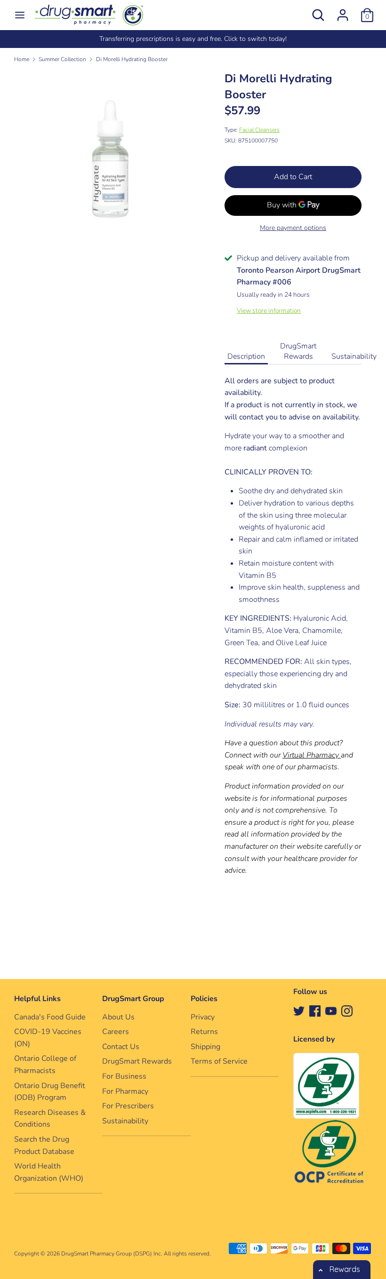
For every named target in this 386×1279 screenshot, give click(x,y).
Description (246, 356)
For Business (124, 1076)
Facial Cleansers (259, 130)
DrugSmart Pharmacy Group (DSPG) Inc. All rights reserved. (136, 1253)
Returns (204, 1031)
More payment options (293, 227)
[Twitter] (299, 1010)
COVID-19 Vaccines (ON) (47, 1037)
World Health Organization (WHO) (48, 1172)
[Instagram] (347, 1010)
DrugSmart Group (133, 999)
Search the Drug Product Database (44, 1145)
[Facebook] (315, 1010)
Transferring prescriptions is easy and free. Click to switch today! (193, 38)
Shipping (205, 1047)
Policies (204, 999)
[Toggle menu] (19, 15)
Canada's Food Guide (50, 1017)
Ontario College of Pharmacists (45, 1064)
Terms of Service (219, 1061)
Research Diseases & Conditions (50, 1118)
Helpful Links (37, 999)
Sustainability (354, 356)
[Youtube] (331, 1010)
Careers (115, 1031)
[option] (193, 39)
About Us (118, 1017)
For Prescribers (128, 1106)
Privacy (203, 1017)
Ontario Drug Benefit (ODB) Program (49, 1092)
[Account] (342, 11)
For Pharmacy (125, 1091)
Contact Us (120, 1047)
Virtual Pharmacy (310, 755)
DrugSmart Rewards (298, 351)
